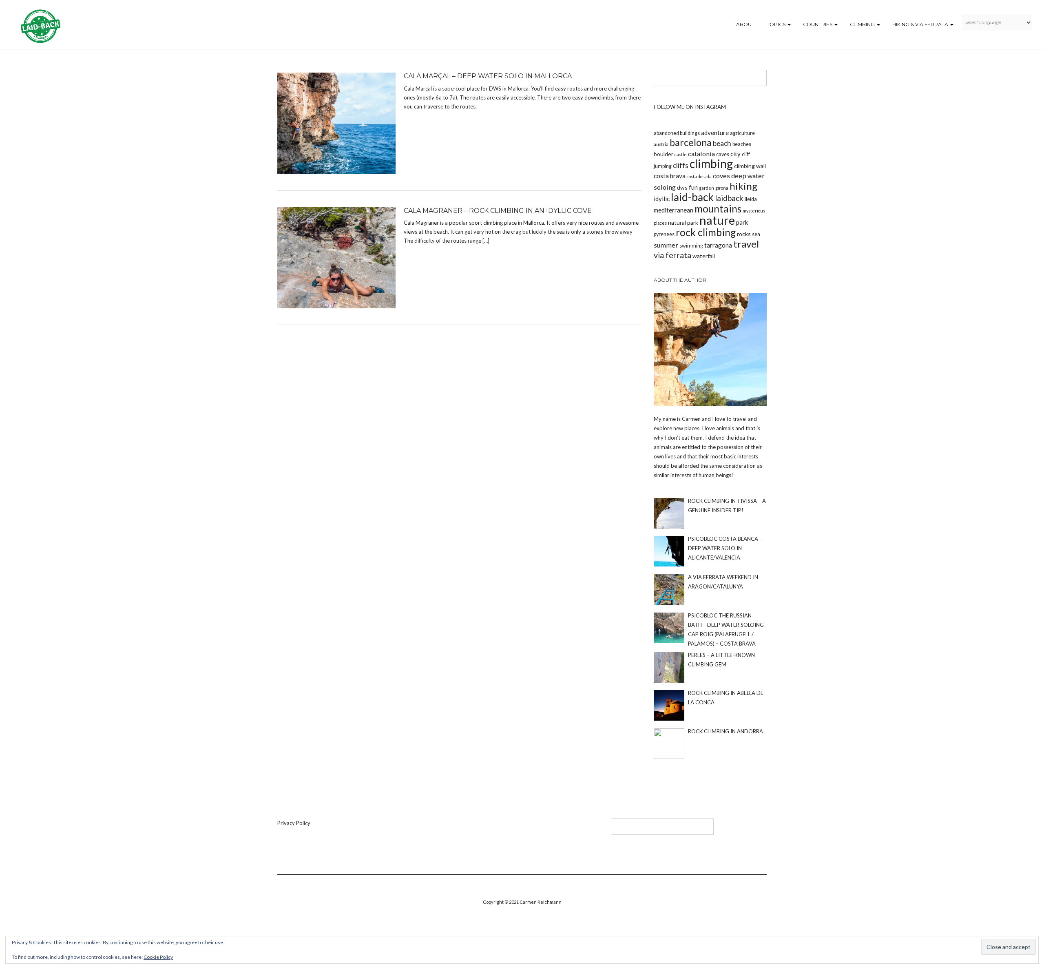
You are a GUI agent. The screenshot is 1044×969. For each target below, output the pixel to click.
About (745, 24)
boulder (663, 153)
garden (706, 187)
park (742, 222)
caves (722, 154)
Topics (777, 24)
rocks (744, 233)
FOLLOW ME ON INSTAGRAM (690, 107)
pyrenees (664, 234)
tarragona (718, 245)
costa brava (670, 175)
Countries (818, 24)
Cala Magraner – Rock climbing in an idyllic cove (498, 211)
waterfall (703, 255)
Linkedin (450, 829)
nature (717, 220)
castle (681, 154)
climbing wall (750, 165)
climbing (711, 163)
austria (661, 144)
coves (721, 175)
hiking (743, 186)
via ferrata (672, 255)
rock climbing (706, 232)
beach (722, 143)
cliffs (680, 165)
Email (490, 829)
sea (756, 234)
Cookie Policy (158, 957)
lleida (751, 199)
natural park (683, 222)
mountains (718, 209)
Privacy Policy (293, 823)
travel (746, 244)
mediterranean (673, 210)
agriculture (742, 133)
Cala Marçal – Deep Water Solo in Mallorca (488, 76)
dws (682, 187)
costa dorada (699, 176)
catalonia (701, 153)
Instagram (476, 829)
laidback (729, 198)
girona (721, 187)
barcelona (691, 142)
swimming (691, 246)
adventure (715, 132)
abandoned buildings (677, 133)
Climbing (863, 24)
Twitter (463, 829)
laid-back (692, 197)
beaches (741, 144)
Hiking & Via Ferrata (920, 24)
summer (666, 245)
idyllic (662, 198)
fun (693, 187)
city (735, 153)
